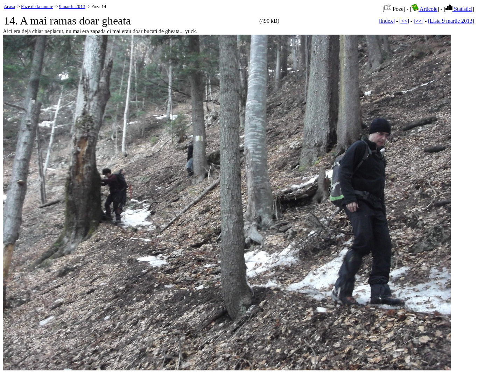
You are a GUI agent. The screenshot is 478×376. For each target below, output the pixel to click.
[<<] (404, 21)
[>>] (418, 21)
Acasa (9, 6)
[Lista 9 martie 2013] (451, 21)
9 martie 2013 (72, 6)
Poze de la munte (37, 6)
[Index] (387, 21)
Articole (428, 9)
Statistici (462, 9)
